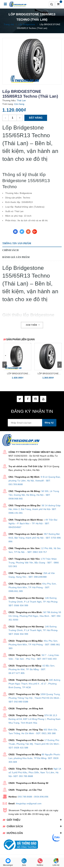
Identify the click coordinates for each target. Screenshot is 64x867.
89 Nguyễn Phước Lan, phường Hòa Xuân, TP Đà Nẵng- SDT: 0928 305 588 (34, 758)
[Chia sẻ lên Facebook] (15, 231)
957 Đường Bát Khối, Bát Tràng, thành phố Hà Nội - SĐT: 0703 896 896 (35, 538)
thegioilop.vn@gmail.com (29, 803)
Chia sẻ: (6, 231)
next (59, 365)
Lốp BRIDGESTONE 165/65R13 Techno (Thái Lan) (48, 373)
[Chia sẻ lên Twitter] (22, 231)
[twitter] (20, 399)
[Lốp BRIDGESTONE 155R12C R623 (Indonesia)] (17, 356)
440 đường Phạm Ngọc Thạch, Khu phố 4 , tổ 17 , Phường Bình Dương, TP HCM (34, 684)
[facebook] (28, 399)
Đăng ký (49, 422)
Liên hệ (56, 865)
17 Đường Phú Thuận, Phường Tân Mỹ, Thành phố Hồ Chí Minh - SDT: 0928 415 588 (34, 744)
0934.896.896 (41, 796)
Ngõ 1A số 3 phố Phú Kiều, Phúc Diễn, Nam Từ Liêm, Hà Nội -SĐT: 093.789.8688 (35, 772)
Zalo (24, 865)
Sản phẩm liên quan (20, 339)
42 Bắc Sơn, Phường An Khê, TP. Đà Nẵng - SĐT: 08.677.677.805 (32, 669)
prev (4, 365)
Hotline (40, 865)
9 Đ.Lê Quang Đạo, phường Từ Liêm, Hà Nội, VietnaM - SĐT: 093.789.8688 (35, 481)
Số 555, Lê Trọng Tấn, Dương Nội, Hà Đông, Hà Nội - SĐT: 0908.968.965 (34, 495)
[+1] (34, 231)
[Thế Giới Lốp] (18, 4)
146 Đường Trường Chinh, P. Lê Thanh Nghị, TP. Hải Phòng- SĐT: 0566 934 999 (33, 602)
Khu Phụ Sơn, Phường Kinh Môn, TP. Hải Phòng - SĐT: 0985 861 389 (34, 645)
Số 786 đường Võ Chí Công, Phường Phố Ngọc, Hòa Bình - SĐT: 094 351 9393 (35, 616)
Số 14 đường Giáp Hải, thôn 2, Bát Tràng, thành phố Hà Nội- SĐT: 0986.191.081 (34, 509)
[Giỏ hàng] (58, 4)
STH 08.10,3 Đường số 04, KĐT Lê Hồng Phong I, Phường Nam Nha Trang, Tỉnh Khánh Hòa (34, 719)
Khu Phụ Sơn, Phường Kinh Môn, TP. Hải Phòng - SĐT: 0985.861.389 (33, 587)
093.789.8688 (25, 796)
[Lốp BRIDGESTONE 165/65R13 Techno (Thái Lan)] (48, 356)
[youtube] (43, 399)
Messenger (8, 865)
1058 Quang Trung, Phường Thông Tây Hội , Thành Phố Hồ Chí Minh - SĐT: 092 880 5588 (35, 698)
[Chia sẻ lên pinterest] (28, 231)
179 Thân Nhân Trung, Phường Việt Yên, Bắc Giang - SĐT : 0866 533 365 (34, 563)
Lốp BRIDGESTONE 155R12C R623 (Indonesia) (17, 373)
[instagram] (35, 399)
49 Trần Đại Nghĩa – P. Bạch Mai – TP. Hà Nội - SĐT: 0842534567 (33, 523)
